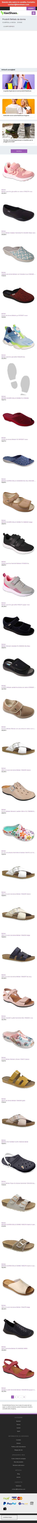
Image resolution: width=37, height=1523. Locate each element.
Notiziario (18, 1486)
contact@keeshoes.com (18, 4)
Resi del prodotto (18, 1462)
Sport (18, 1431)
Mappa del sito (19, 1450)
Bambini (18, 1421)
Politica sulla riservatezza (18, 1446)
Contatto (18, 1440)
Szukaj (31, 8)
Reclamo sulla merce (18, 1465)
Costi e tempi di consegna (18, 1458)
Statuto (18, 1443)
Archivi (18, 1477)
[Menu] (34, 13)
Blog (18, 1474)
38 (24, 1397)
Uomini (18, 1428)
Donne (18, 1424)
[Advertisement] (18, 49)
